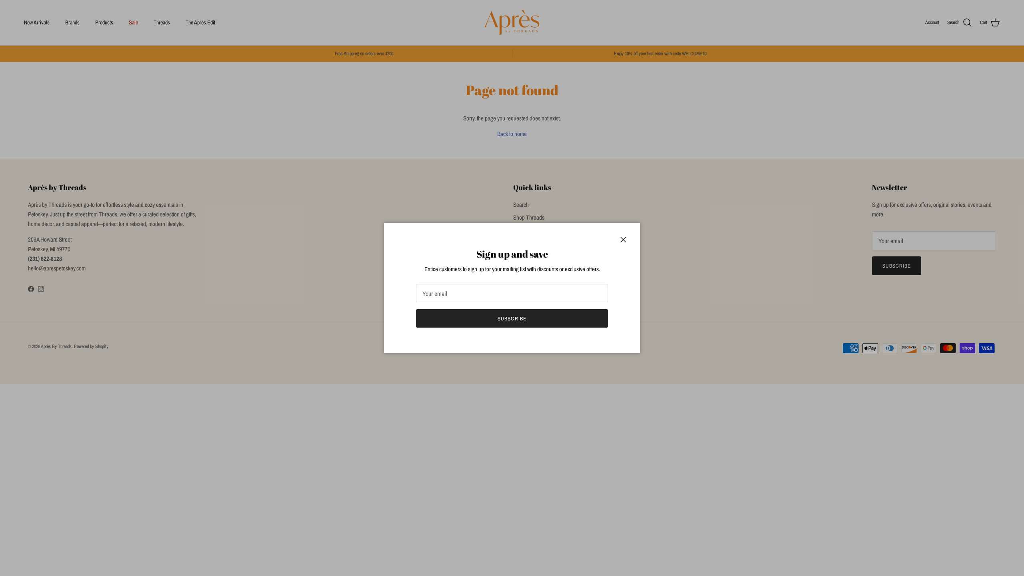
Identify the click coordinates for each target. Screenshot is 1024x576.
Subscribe (512, 318)
